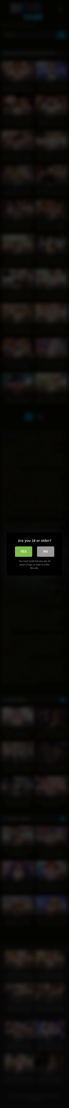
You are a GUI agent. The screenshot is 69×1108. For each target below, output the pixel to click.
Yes (23, 551)
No (45, 551)
